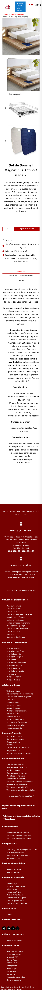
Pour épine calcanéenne (15, 651)
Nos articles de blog (14, 940)
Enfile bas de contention (15, 779)
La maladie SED (12, 957)
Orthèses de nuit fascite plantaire (18, 753)
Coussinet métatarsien (14, 895)
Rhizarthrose (11, 971)
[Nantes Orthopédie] (7, 7)
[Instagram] (13, 928)
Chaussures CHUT (13, 634)
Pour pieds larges (13, 668)
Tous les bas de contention (16, 767)
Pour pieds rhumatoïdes (15, 671)
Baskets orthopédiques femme (18, 623)
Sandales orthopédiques (15, 617)
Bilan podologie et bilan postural (18, 855)
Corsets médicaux (13, 742)
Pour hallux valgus (13, 648)
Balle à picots (11, 889)
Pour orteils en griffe (14, 665)
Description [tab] (21, 271)
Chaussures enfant (13, 611)
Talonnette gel (11, 883)
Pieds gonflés (11, 966)
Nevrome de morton (14, 980)
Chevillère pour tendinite (15, 900)
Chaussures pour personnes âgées (19, 614)
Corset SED (10, 745)
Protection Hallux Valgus (15, 886)
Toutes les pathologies (14, 951)
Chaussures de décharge (15, 637)
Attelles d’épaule (12, 714)
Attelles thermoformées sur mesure (19, 694)
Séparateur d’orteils (13, 892)
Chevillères (10, 699)
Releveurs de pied (13, 716)
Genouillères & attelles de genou (18, 697)
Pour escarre (11, 674)
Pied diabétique (12, 963)
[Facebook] (4, 928)
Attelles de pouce (13, 708)
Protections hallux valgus (15, 725)
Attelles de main (12, 702)
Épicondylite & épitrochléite (16, 722)
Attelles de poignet (13, 705)
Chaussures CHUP (13, 631)
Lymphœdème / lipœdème (16, 784)
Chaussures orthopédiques (16, 903)
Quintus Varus (11, 960)
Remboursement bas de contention (19, 781)
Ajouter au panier (27, 229)
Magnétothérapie (21, 261)
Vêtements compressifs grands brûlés (20, 790)
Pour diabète (11, 660)
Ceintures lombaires (14, 736)
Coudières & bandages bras (16, 711)
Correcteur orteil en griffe (16, 898)
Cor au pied (10, 974)
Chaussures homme (13, 609)
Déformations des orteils (15, 977)
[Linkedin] (17, 928)
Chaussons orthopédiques (16, 626)
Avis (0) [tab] (21, 281)
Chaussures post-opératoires (17, 628)
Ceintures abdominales (15, 739)
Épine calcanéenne (13, 954)
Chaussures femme (13, 606)
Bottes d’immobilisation (15, 719)
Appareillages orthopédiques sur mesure (21, 849)
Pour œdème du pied (14, 657)
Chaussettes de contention (16, 773)
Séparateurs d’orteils (14, 728)
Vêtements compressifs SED (17, 787)
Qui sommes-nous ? (13, 858)
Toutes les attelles (13, 691)
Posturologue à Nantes (15, 852)
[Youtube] (9, 928)
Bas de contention (13, 770)
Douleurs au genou (13, 677)
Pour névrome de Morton (16, 662)
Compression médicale (15, 764)
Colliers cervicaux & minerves (17, 747)
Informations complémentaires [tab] (21, 276)
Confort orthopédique (26, 259)
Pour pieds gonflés (13, 654)
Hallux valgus (11, 968)
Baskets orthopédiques (15, 620)
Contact (9, 914)
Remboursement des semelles (17, 833)
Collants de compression (15, 776)
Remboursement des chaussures (18, 835)
